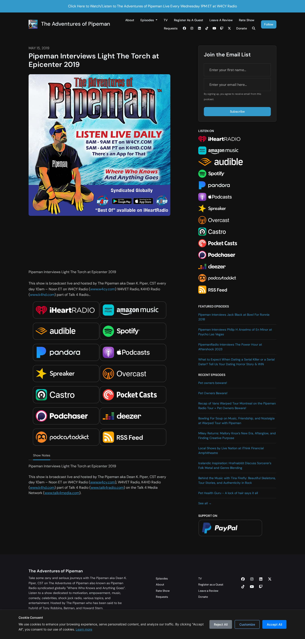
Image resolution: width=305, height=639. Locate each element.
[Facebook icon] (243, 579)
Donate (241, 28)
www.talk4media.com (61, 493)
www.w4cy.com (102, 289)
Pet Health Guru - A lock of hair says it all (228, 493)
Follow (268, 24)
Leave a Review (221, 20)
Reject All (221, 624)
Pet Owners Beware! (213, 393)
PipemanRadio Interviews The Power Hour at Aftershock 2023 (230, 346)
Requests (171, 28)
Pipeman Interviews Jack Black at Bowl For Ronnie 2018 (233, 317)
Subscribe (237, 111)
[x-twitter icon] (269, 579)
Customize (247, 624)
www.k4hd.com (42, 294)
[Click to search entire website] (254, 28)
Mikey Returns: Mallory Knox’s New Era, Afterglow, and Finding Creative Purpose (237, 435)
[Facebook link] (184, 28)
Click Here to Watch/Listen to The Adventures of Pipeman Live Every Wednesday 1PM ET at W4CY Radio (152, 6)
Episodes (147, 20)
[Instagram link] (192, 28)
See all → (205, 503)
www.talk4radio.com (107, 487)
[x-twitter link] (229, 28)
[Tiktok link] (207, 28)
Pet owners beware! (212, 383)
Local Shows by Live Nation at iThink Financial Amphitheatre (231, 450)
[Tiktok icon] (243, 587)
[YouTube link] (214, 28)
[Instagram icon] (252, 579)
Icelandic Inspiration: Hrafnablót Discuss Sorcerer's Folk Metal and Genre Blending (234, 465)
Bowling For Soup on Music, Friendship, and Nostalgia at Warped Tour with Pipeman (236, 420)
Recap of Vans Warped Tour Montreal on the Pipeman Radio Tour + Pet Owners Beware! (237, 405)
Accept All (274, 624)
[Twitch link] (222, 28)
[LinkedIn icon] (261, 579)
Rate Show (246, 20)
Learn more (84, 629)
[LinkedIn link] (199, 28)
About (129, 20)
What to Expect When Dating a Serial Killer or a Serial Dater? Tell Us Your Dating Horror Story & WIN (236, 361)
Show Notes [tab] (41, 455)
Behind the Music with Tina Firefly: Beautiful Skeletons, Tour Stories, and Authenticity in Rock (237, 480)
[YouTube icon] (252, 587)
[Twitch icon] (261, 587)
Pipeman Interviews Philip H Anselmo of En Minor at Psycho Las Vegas (235, 332)
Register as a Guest (188, 20)
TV (166, 20)
